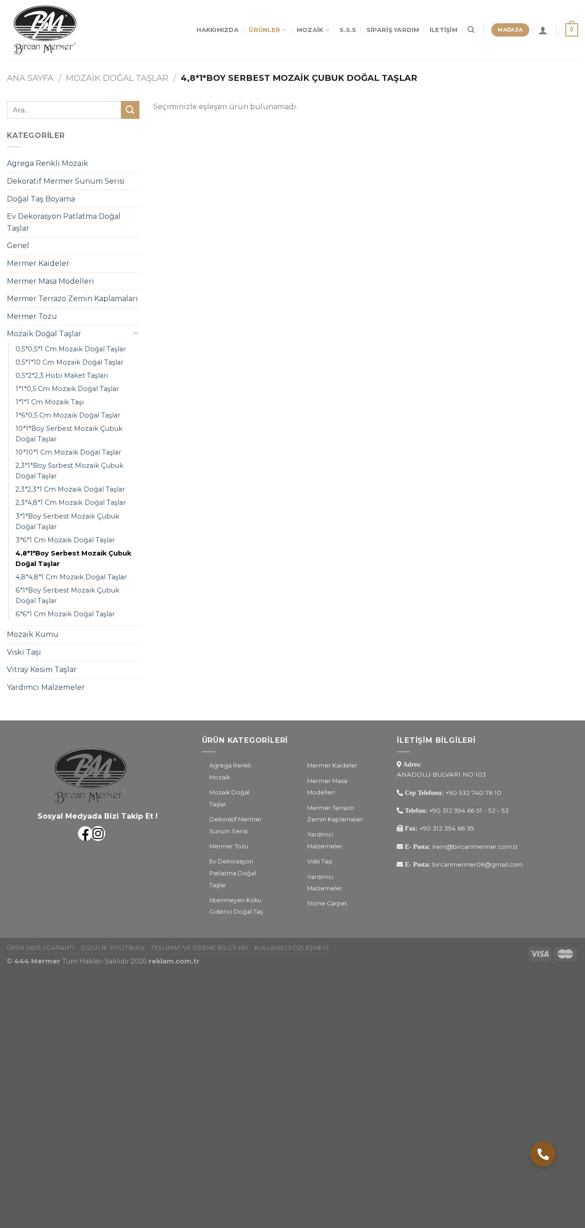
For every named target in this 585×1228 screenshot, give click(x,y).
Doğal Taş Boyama (41, 199)
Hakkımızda (218, 29)
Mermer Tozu (32, 316)
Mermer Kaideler (38, 263)
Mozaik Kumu (32, 634)
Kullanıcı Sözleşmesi (292, 947)
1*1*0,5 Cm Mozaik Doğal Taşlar (67, 389)
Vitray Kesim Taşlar (42, 669)
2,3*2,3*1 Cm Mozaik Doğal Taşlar (70, 489)
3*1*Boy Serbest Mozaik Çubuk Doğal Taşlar (67, 521)
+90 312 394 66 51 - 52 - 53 (469, 810)
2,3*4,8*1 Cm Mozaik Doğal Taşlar (71, 502)
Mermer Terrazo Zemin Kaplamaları (72, 298)
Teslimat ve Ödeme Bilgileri (200, 947)
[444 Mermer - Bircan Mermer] (52, 30)
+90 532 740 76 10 (473, 792)
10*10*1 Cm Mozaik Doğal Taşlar (68, 452)
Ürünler (264, 29)
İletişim (443, 29)
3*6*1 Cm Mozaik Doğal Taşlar (65, 540)
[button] (543, 1154)
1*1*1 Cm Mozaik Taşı (50, 402)
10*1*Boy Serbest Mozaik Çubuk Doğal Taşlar (69, 433)
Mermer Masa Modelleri (50, 281)
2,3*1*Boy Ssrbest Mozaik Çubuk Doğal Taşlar (69, 470)
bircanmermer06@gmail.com (477, 864)
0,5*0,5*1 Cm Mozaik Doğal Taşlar (71, 349)
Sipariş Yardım (393, 29)
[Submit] (130, 110)
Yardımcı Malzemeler (46, 687)
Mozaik (310, 29)
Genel (18, 245)
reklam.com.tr (174, 961)
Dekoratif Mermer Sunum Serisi (66, 181)
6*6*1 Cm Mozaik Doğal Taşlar (65, 614)
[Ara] (471, 29)
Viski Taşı (24, 652)
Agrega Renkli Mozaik (47, 163)
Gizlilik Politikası (113, 947)
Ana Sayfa (30, 78)
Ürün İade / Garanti (41, 947)
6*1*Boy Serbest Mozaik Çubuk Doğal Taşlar (67, 595)
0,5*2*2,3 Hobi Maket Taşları (62, 375)
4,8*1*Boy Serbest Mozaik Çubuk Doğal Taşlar (73, 558)
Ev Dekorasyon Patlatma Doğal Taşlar (64, 222)
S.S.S (348, 29)
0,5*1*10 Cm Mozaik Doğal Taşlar (69, 362)
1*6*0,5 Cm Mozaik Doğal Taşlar (68, 415)
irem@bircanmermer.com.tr (474, 846)
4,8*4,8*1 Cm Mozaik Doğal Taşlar (71, 577)
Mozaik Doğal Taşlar (117, 78)
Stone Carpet (327, 903)
